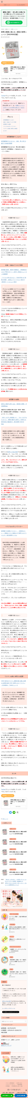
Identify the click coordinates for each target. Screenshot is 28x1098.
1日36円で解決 (20, 1095)
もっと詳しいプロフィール (8, 1008)
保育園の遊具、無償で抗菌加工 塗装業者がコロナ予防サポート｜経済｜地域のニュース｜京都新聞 (14, 272)
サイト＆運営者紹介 (10, 1083)
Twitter (3, 95)
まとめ (5, 130)
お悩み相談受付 (21, 4)
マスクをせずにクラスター (9, 126)
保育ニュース (5, 818)
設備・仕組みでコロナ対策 (9, 122)
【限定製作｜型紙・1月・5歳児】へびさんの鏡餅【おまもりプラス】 (18, 961)
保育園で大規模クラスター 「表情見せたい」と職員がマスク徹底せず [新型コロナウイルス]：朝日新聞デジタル (13, 533)
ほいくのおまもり (14, 1089)
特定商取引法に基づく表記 (17, 1086)
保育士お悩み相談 (13, 452)
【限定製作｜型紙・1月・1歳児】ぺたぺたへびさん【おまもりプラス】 (18, 973)
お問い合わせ (19, 1083)
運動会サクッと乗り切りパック (17, 939)
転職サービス (7, 4)
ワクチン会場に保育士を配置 (10, 128)
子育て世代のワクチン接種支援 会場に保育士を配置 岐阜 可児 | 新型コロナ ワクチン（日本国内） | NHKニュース (13, 683)
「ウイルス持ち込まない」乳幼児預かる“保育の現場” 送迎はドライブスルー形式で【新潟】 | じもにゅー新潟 (13, 280)
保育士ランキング (6, 1045)
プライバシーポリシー (11, 1084)
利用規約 (8, 1086)
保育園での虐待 (7, 124)
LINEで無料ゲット (6, 1095)
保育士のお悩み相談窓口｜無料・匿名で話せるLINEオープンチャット (18, 928)
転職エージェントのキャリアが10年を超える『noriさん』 (14, 107)
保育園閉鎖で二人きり (8, 120)
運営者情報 (20, 1084)
